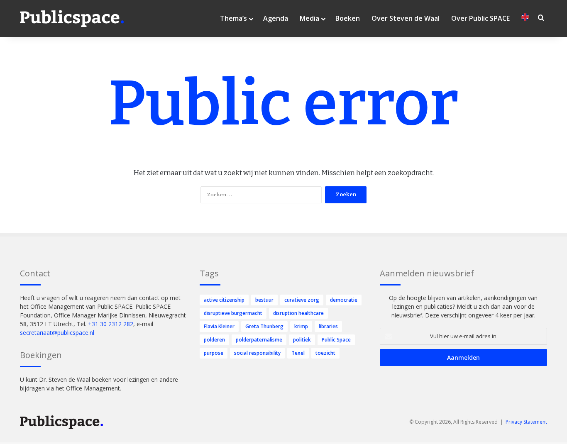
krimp (301, 326)
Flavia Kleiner (219, 326)
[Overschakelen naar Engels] (525, 18)
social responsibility (257, 352)
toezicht (325, 352)
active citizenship (224, 299)
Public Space (336, 339)
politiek (302, 339)
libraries (328, 326)
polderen (214, 339)
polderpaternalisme (259, 339)
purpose (213, 352)
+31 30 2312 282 (110, 324)
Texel (298, 352)
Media (309, 18)
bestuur (264, 299)
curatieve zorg (301, 299)
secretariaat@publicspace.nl (57, 333)
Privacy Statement (526, 421)
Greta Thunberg (264, 326)
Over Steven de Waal (405, 18)
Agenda (275, 18)
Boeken (347, 18)
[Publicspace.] (72, 18)
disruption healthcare (298, 313)
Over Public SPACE (480, 18)
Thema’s (233, 18)
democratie (343, 299)
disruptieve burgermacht (233, 313)
